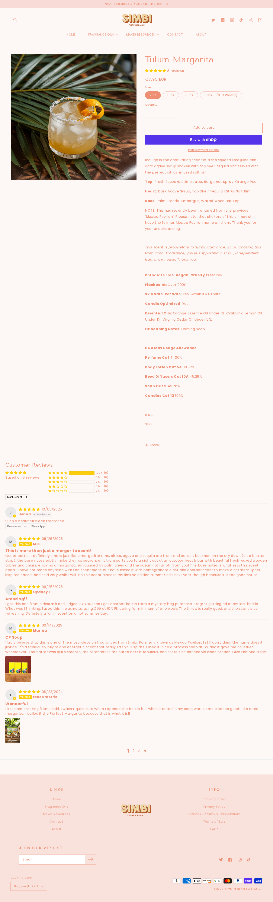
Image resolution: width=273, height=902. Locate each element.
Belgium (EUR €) (26, 886)
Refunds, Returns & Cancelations (214, 814)
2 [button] (133, 750)
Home (56, 799)
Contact (56, 821)
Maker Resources (56, 814)
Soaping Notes (214, 799)
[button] (15, 20)
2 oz (153, 95)
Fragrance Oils (56, 806)
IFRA (149, 414)
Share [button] (154, 445)
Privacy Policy (214, 806)
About (56, 829)
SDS (148, 424)
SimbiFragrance (235, 889)
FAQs (214, 829)
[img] (30, 509)
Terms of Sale (214, 821)
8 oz (170, 95)
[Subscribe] (90, 859)
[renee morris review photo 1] (12, 730)
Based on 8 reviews (22, 477)
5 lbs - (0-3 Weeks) (221, 95)
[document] (73, 118)
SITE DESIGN (255, 889)
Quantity (151, 105)
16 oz (189, 95)
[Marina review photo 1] (18, 669)
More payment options (203, 150)
